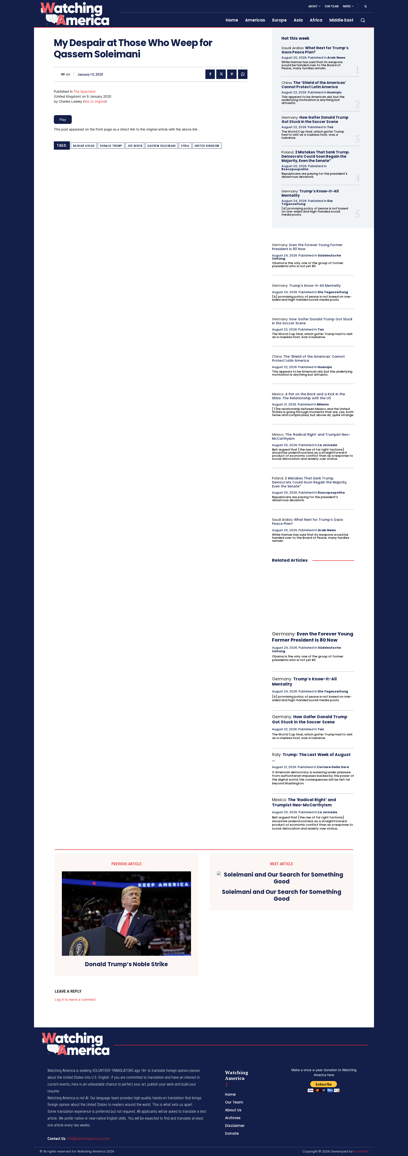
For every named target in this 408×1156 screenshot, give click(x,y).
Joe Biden (135, 146)
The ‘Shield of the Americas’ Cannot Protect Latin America (313, 84)
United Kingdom (207, 146)
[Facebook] (210, 74)
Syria (185, 146)
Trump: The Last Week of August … (311, 757)
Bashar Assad (84, 146)
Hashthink (361, 1151)
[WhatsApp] (242, 74)
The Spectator (84, 91)
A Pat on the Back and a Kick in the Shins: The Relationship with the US (308, 396)
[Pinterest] (232, 74)
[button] (362, 20)
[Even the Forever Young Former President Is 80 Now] (313, 597)
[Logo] (73, 13)
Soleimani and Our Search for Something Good (281, 895)
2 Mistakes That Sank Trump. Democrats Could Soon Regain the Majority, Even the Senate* (315, 156)
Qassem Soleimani (161, 146)
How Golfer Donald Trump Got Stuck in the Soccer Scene (314, 119)
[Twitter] (365, 6)
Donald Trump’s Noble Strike (126, 964)
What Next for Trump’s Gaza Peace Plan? (314, 50)
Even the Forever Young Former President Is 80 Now (307, 247)
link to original (95, 101)
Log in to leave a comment (75, 999)
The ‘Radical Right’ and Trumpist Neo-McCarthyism (311, 436)
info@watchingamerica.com (88, 1138)
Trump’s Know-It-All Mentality (310, 193)
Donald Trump (111, 146)
